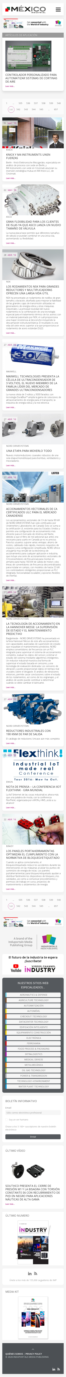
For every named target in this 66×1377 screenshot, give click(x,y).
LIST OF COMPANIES (15, 1360)
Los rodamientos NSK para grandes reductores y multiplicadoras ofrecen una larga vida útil (32, 290)
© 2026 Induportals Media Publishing (27, 1356)
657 (56, 109)
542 (18, 109)
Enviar (33, 1136)
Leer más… (10, 86)
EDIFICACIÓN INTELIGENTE (34, 1027)
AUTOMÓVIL (33, 1010)
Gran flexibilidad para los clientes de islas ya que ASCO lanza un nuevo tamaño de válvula (33, 225)
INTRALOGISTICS (33, 1054)
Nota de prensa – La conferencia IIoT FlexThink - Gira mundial (33, 788)
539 (51, 103)
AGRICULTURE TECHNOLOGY (34, 1000)
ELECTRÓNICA (33, 1037)
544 (33, 109)
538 (43, 103)
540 (59, 103)
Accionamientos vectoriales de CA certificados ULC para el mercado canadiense (31, 512)
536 (28, 103)
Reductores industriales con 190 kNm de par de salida (28, 732)
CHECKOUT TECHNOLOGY (33, 1016)
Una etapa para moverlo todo (29, 451)
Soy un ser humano (18, 1119)
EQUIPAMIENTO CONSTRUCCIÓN (34, 1032)
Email (8, 1107)
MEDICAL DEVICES (33, 1059)
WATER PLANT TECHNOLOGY (34, 1086)
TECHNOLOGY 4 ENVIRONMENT (33, 1081)
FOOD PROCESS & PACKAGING (33, 1048)
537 (36, 103)
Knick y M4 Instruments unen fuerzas (28, 156)
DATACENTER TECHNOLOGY (33, 1021)
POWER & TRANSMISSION (33, 1075)
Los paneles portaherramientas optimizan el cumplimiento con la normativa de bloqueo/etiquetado (33, 854)
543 (26, 109)
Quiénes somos (14, 1353)
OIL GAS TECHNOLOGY (33, 1070)
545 (41, 109)
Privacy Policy (33, 1353)
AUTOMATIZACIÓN (33, 1005)
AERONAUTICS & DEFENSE (33, 994)
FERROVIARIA (33, 1043)
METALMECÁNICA (34, 1064)
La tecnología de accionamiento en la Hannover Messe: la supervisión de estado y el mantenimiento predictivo (33, 629)
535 (20, 103)
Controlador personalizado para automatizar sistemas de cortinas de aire (31, 78)
